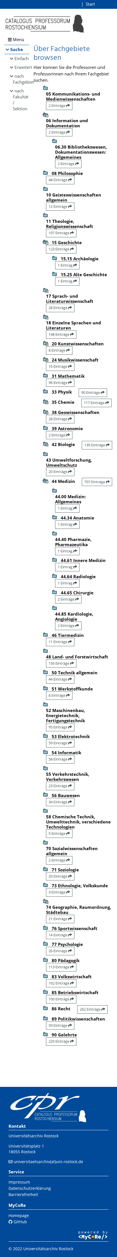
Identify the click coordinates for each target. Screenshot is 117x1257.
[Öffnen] (45, 290)
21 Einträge (58, 918)
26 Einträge (58, 950)
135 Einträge (95, 444)
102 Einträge (59, 983)
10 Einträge (58, 366)
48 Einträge (58, 179)
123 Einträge (59, 249)
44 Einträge (58, 679)
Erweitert (21, 67)
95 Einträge (58, 727)
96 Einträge (58, 382)
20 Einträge (58, 471)
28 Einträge (58, 307)
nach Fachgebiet (21, 79)
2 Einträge (57, 105)
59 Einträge (58, 742)
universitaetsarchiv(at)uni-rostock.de (48, 1161)
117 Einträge (94, 402)
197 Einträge (59, 232)
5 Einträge (57, 833)
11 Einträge (58, 641)
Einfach (21, 58)
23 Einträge (58, 785)
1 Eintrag (65, 265)
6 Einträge (57, 695)
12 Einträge (58, 206)
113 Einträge (59, 966)
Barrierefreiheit (23, 1194)
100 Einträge (59, 999)
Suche (16, 49)
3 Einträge (57, 892)
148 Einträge (59, 334)
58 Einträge (58, 759)
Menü (18, 39)
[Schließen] (45, 114)
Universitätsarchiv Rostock (33, 1135)
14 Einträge (58, 934)
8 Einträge (57, 350)
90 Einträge (91, 392)
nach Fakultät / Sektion (20, 99)
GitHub (19, 1221)
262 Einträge (90, 1009)
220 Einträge (59, 1041)
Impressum (19, 1182)
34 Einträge (58, 801)
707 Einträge (95, 481)
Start (90, 4)
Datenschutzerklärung (30, 1188)
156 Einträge (59, 663)
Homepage (19, 1215)
